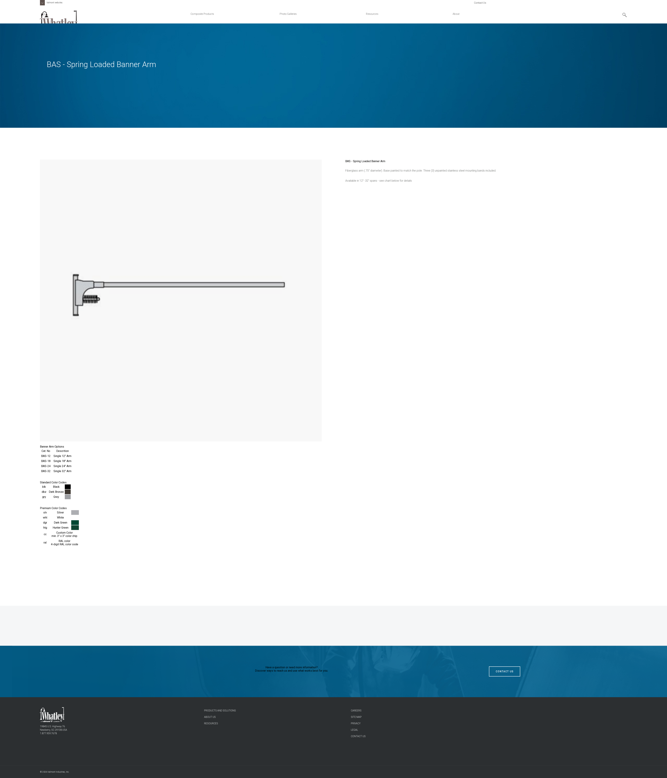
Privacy (356, 723)
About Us (210, 717)
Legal (354, 729)
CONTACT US (505, 671)
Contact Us (480, 2)
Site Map (356, 717)
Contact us (358, 736)
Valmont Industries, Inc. (58, 772)
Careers (356, 710)
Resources (211, 723)
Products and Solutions (220, 710)
